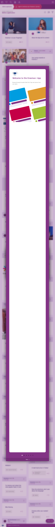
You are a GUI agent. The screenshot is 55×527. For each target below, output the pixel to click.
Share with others (26, 455)
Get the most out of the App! (32, 455)
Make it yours (28, 455)
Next (27, 459)
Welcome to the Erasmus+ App (22, 455)
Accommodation (30, 455)
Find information (24, 455)
